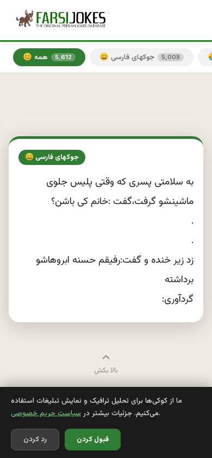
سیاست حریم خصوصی (46, 413)
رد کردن (35, 439)
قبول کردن (93, 439)
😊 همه (47, 57)
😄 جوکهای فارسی (139, 57)
